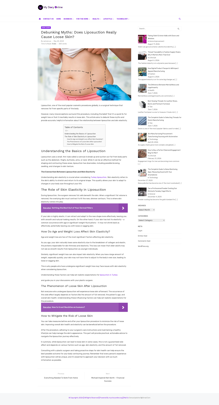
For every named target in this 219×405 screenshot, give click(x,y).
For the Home (82, 19)
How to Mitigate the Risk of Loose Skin (80, 144)
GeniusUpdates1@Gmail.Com (139, 398)
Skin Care (46, 27)
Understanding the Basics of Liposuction (80, 134)
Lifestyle (107, 19)
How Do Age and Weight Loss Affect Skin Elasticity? (85, 139)
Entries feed (142, 236)
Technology (122, 19)
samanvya (47, 41)
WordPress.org (143, 246)
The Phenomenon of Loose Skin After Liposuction (84, 141)
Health (96, 19)
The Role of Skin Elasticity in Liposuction (80, 137)
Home (58, 19)
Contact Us (48, 19)
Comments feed (144, 241)
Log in (140, 231)
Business (68, 19)
